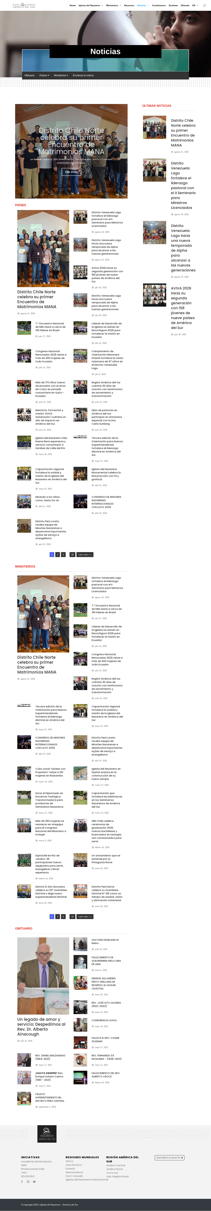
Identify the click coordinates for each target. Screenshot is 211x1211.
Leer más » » (84, 554)
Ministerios (112, 5)
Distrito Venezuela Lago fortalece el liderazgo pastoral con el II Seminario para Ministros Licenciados (107, 219)
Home (73, 5)
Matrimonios (85, 159)
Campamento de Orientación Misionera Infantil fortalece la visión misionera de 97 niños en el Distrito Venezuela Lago (107, 360)
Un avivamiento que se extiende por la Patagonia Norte (106, 859)
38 (72, 554)
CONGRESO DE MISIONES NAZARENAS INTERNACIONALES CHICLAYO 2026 (106, 502)
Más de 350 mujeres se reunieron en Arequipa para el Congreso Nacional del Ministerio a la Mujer (50, 827)
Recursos (129, 5)
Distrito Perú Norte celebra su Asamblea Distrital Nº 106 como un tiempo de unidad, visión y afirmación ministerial (107, 893)
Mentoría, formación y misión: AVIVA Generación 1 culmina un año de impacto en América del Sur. (50, 417)
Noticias (141, 5)
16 (72, 916)
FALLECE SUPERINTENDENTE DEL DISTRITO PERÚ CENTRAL (49, 1097)
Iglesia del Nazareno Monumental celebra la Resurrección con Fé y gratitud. (106, 474)
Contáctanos (159, 5)
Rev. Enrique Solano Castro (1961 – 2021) (49, 1076)
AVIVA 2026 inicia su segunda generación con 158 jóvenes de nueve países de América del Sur (107, 274)
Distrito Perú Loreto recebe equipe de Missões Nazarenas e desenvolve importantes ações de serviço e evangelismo (50, 530)
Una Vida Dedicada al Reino (105, 941)
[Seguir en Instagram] (28, 1181)
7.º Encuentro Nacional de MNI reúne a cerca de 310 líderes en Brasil (50, 327)
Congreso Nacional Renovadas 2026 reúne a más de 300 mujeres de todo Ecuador (50, 356)
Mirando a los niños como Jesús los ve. (47, 498)
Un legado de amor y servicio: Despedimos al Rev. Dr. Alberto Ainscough (41, 1027)
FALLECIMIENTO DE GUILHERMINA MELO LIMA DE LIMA (106, 961)
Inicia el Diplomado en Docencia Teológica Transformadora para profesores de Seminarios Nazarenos (49, 800)
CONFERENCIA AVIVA (104, 1020)
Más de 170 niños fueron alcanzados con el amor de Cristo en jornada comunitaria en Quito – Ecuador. (50, 389)
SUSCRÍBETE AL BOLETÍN (168, 1157)
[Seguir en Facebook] (21, 1181)
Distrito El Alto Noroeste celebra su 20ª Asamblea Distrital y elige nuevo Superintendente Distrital (51, 892)
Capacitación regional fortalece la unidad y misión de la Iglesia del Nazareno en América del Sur (51, 476)
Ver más (71, 172)
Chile (77, 159)
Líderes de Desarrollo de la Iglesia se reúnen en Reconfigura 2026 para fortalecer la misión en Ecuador (107, 330)
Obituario (30, 75)
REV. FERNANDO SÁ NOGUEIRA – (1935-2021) (107, 1057)
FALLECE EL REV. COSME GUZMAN (105, 1039)
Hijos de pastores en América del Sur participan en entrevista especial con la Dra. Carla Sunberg (107, 417)
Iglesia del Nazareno (89, 5)
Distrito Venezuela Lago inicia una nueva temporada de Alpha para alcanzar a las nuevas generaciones (106, 247)
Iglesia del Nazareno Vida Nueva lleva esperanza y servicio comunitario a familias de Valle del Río (51, 443)
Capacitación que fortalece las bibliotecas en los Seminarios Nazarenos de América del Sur (107, 800)
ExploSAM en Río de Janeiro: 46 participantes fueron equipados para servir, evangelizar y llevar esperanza (49, 864)
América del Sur (66, 159)
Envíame (173, 5)
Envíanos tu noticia (83, 75)
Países (44, 75)
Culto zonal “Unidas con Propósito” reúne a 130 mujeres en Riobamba (50, 772)
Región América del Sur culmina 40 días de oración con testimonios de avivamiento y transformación (107, 389)
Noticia (96, 159)
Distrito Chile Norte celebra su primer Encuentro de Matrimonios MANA (71, 141)
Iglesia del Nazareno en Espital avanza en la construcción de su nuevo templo (106, 774)
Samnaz (38, 159)
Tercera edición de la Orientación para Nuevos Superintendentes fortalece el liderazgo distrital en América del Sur (107, 446)
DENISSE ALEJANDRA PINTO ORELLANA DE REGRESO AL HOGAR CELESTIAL (104, 983)
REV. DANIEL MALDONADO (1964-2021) (50, 1057)
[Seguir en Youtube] (34, 1181)
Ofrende (185, 5)
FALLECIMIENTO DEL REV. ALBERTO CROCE (106, 1074)
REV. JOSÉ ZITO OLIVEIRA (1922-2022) (106, 1004)
